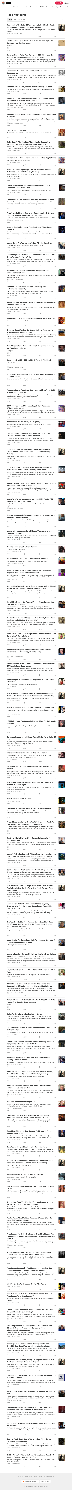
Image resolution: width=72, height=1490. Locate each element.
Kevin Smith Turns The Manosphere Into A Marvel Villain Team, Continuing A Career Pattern (31, 635)
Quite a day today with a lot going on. (19, 1165)
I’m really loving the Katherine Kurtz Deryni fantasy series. (25, 1076)
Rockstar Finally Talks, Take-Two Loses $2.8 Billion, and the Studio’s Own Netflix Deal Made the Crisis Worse (30, 56)
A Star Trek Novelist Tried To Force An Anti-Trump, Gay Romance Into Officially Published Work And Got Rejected (29, 985)
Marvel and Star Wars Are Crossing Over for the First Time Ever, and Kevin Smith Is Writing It (30, 1311)
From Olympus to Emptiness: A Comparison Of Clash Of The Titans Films (30, 681)
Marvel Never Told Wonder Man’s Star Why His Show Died (29, 243)
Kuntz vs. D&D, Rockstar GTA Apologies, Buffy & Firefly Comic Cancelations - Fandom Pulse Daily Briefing (31, 26)
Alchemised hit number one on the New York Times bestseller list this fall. (30, 1062)
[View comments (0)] (24, 36)
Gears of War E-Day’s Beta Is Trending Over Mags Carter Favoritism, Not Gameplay (29, 1440)
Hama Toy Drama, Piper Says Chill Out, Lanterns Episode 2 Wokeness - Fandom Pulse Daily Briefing (29, 171)
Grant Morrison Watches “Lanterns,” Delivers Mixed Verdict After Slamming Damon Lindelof (30, 331)
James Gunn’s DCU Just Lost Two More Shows (25, 1174)
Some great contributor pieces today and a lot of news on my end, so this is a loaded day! (31, 457)
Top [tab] (15, 20)
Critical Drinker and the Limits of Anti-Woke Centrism (28, 753)
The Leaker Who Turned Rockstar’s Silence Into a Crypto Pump (31, 158)
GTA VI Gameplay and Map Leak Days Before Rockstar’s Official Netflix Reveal (28, 407)
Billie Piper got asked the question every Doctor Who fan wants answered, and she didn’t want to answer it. (31, 308)
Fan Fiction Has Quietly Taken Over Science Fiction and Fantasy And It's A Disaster (28, 1059)
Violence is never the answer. (16, 549)
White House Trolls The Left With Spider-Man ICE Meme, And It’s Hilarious (31, 1424)
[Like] (8, 1170)
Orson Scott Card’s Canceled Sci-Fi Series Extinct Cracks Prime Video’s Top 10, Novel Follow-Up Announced (29, 468)
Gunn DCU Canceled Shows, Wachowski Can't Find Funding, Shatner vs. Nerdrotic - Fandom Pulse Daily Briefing (30, 1162)
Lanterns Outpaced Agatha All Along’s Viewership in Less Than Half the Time (29, 532)
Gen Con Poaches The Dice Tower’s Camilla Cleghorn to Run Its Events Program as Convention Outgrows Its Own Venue (31, 871)
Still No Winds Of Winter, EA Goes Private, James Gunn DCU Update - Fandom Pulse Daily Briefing (30, 1456)
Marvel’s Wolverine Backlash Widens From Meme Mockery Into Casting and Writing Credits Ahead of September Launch (31, 855)
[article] (36, 30)
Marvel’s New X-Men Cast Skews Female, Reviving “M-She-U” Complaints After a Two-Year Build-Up (31, 1043)
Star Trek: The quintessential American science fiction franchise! (27, 561)
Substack (27, 1486)
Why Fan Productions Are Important (21, 1102)
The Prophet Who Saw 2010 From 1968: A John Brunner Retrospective (28, 72)
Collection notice (49, 1477)
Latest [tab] (10, 20)
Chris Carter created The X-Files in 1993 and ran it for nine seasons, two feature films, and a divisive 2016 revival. (30, 380)
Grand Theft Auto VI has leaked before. (19, 160)
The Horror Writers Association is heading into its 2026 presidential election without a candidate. (31, 276)
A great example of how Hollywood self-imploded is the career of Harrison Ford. (31, 727)
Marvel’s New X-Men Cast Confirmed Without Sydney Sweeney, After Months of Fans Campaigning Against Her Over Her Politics (29, 906)
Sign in (66, 3)
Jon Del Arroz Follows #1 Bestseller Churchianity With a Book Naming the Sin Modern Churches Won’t (31, 619)
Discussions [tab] (21, 20)
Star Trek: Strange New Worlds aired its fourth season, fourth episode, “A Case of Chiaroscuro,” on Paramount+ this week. (30, 1258)
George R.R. (10, 351)
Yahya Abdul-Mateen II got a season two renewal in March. (26, 245)
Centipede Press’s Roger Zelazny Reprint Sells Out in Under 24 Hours (31, 738)
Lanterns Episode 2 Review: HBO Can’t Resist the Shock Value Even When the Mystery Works (31, 256)
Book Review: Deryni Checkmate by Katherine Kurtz (27, 1147)
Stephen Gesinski (17, 1108)
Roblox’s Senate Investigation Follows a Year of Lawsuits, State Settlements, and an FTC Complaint (31, 484)
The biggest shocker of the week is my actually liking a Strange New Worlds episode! (31, 30)
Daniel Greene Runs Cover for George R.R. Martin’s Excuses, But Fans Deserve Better (30, 347)
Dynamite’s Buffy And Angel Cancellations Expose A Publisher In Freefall (31, 115)
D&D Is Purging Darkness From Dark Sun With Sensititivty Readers (29, 767)
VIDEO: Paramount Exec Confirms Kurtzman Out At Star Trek (30, 707)
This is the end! (11, 365)
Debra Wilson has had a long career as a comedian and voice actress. (29, 133)
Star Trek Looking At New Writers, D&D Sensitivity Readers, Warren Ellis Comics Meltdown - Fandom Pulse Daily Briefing (30, 695)
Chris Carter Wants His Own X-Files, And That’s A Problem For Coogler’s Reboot (31, 375)
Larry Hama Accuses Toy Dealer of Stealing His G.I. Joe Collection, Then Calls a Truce (28, 186)
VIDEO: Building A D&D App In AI (19, 798)
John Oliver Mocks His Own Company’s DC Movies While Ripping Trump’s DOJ (29, 1132)
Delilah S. (10, 1004)
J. (7, 654)
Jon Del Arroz (18, 33)
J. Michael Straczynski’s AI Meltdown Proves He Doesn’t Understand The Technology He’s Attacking (29, 651)
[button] (3, 7)
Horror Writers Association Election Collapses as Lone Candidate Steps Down (28, 272)
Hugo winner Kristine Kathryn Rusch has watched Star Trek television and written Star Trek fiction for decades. (30, 930)
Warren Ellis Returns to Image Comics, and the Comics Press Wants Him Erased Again (30, 784)
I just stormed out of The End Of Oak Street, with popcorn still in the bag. (30, 1032)
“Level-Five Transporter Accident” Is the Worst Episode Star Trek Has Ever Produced (30, 603)
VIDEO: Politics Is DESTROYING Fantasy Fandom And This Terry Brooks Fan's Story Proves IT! (29, 1295)
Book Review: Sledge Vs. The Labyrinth (22, 547)
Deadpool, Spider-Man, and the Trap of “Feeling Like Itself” (29, 87)
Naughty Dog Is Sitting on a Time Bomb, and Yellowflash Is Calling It (29, 228)
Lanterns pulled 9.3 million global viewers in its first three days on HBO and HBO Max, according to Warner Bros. (31, 537)
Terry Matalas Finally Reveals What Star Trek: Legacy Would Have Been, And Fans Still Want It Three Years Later (30, 1408)
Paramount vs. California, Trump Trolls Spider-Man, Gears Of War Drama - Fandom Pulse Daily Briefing (30, 1361)
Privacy (35, 1477)
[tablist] (16, 20)
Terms (40, 1477)
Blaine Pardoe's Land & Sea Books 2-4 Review (24, 1014)
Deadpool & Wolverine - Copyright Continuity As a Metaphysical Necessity (26, 288)
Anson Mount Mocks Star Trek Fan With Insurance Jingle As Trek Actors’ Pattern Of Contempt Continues (30, 823)
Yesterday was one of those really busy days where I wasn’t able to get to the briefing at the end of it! (31, 175)
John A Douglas (16, 551)
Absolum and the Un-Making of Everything (23, 422)
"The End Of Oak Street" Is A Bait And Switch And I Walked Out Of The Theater (31, 1029)
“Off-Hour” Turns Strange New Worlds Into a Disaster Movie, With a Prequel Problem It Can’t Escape (30, 99)
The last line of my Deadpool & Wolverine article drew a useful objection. (30, 89)
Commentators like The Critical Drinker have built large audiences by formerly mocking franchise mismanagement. (29, 756)
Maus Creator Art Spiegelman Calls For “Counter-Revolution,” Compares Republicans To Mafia (31, 941)
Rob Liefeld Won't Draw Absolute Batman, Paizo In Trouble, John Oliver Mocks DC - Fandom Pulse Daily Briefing (30, 1073)
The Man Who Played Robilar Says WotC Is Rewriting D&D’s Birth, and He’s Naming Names (30, 42)
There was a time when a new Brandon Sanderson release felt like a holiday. (31, 218)
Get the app (45, 1481)
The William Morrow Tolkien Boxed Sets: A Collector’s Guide (30, 199)
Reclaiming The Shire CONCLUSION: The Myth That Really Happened (29, 361)
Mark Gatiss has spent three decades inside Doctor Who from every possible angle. (31, 505)
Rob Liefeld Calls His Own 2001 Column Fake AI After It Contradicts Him (28, 839)
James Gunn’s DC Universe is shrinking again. (21, 1177)
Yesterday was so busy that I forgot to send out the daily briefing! (28, 698)
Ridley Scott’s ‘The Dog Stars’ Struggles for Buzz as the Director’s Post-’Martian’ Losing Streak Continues (28, 143)
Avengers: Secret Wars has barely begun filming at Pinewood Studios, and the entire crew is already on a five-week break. (30, 396)
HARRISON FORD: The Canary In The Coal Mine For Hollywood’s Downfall (31, 722)
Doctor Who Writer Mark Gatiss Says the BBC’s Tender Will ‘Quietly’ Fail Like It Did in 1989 (30, 500)
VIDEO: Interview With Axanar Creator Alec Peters (26, 1284)
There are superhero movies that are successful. (22, 321)
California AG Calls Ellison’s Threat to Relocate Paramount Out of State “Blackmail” (31, 1377)
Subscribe (59, 3)
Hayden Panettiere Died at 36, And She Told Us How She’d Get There (31, 971)
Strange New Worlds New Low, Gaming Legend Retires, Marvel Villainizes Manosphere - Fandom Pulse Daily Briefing (31, 587)
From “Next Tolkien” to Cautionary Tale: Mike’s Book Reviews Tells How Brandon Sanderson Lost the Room (30, 214)
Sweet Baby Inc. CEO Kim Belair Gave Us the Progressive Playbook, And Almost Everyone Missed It (29, 571)
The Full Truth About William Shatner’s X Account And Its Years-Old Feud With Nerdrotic (29, 1219)
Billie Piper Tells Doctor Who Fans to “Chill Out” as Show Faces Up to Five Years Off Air (31, 304)
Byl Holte (15, 323)
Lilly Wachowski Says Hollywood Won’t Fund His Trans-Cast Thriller (30, 1187)
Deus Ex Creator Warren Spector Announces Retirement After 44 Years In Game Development (31, 665)
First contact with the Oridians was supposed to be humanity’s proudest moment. (30, 711)
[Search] (63, 20)
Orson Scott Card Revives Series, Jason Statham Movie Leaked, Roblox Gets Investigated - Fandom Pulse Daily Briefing (28, 451)
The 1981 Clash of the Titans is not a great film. (22, 684)
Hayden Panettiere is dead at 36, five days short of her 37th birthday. (29, 974)
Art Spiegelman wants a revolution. (18, 945)
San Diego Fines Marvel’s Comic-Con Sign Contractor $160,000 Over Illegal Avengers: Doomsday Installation (28, 1345)
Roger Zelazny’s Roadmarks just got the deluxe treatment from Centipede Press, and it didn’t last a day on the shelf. (30, 742)
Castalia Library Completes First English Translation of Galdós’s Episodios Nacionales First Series (28, 435)
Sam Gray (17, 91)
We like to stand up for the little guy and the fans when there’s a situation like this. (30, 1299)
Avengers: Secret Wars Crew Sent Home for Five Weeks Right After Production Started (31, 391)
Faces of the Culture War (16, 130)
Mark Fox (14, 686)
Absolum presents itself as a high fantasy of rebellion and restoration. (29, 424)
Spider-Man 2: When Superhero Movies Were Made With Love (31, 318)
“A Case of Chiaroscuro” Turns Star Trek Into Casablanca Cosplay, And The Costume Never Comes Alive (29, 1253)
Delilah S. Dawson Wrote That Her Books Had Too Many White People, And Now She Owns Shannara (31, 1001)
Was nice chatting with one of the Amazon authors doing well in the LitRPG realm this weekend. (31, 1460)
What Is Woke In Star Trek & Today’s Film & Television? (28, 559)
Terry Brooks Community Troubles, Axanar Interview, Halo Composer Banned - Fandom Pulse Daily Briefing (29, 1269)
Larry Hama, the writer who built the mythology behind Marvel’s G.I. (29, 190)
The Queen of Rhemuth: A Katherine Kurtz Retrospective (29, 808)
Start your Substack (31, 1481)
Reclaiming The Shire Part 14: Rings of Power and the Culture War (31, 1392)
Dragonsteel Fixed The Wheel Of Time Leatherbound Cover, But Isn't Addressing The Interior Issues (30, 1203)
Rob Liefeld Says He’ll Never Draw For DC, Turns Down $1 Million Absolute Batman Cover (29, 1087)
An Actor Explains (17, 563)
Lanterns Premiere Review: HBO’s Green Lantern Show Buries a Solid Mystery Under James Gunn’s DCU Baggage (31, 955)
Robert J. (9, 45)
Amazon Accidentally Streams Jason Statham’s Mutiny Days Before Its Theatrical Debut (31, 516)
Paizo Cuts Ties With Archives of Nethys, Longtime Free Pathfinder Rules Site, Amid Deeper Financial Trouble (29, 1116)
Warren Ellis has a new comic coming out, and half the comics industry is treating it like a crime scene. (30, 788)
